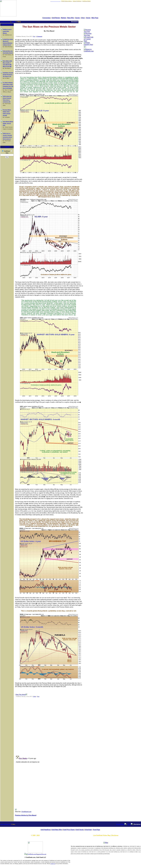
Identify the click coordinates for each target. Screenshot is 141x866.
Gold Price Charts (69, 829)
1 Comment (39, 36)
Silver (83, 18)
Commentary (46, 18)
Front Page (96, 829)
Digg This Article (21, 694)
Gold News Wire (57, 829)
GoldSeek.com (5, 21)
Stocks (88, 18)
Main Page (95, 18)
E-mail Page (120, 824)
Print (34, 36)
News (13, 21)
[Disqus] (49, 726)
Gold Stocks (80, 829)
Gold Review (56, 18)
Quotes (77, 18)
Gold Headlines (45, 829)
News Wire (70, 18)
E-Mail (34, 696)
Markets (63, 18)
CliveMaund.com (26, 811)
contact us (52, 863)
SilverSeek (88, 829)
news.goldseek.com (5, 824)
